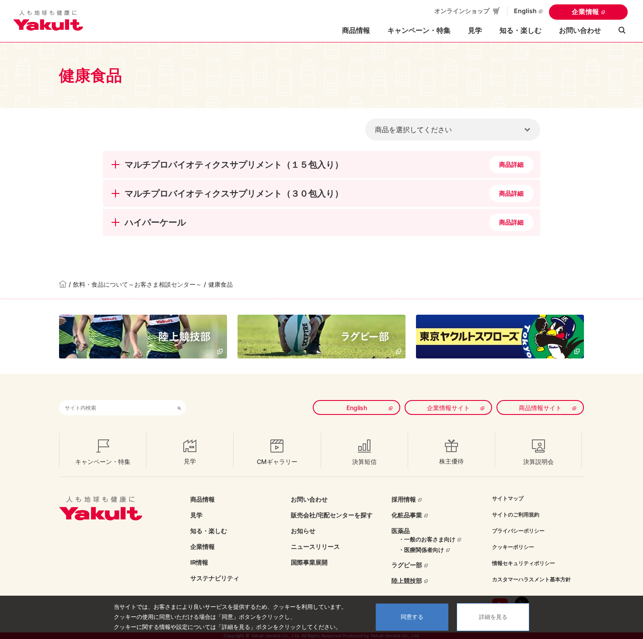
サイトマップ (508, 498)
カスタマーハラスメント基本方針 (531, 579)
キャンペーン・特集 (419, 30)
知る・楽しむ (208, 530)
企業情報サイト (448, 407)
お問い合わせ (580, 30)
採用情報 (403, 499)
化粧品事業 (406, 515)
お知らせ (303, 530)
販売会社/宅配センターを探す (332, 515)
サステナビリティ (214, 578)
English (525, 10)
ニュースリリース (315, 546)
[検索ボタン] (179, 407)
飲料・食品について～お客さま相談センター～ (137, 284)
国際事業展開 (309, 562)
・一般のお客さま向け (426, 539)
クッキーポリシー (513, 547)
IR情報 (199, 562)
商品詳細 (511, 164)
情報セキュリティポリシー (523, 563)
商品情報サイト (540, 407)
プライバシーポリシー (518, 530)
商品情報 (202, 499)
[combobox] (116, 407)
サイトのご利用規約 (515, 514)
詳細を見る (493, 617)
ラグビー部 (406, 565)
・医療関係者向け (421, 549)
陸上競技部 (406, 580)
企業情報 (585, 11)
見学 (475, 30)
